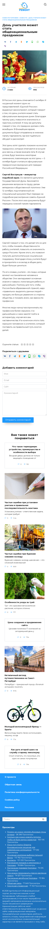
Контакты (11, 860)
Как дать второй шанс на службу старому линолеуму (25, 751)
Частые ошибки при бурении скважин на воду (20, 555)
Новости (23, 18)
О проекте (10, 777)
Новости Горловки (10, 18)
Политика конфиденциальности (22, 792)
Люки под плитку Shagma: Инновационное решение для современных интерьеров (21, 847)
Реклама (9, 807)
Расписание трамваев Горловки (21, 868)
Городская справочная (17, 886)
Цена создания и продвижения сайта (24, 623)
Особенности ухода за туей (19, 602)
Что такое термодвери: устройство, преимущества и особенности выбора (24, 449)
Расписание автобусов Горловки (22, 878)
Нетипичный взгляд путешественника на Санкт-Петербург (20, 678)
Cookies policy (12, 800)
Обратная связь (13, 784)
